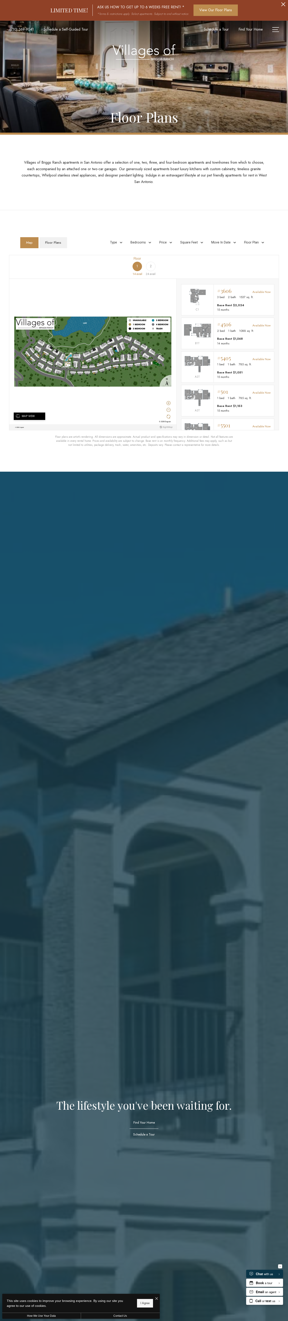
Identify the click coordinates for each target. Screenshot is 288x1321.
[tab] (29, 242)
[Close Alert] (283, 5)
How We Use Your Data (41, 1315)
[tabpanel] (144, 351)
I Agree (145, 1303)
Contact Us (120, 1315)
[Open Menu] (275, 29)
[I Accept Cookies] (156, 1299)
